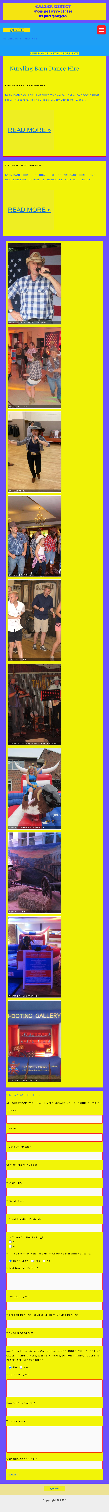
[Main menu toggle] (101, 29)
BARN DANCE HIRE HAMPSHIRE (23, 165)
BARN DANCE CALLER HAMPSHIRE (25, 85)
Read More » (29, 138)
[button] (17, 29)
